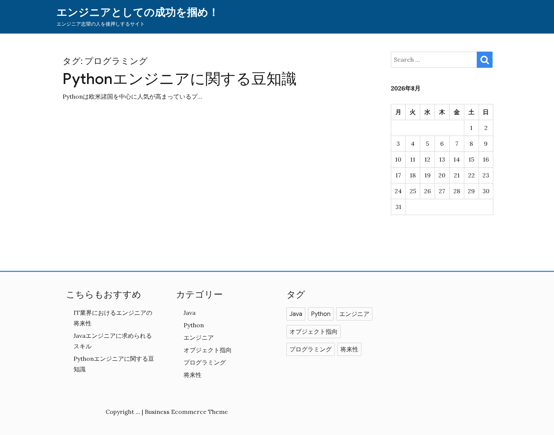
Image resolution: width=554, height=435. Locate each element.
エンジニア (199, 337)
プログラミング (205, 362)
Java (190, 312)
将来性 (193, 375)
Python (194, 325)
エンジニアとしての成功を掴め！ (138, 12)
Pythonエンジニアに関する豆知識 (180, 78)
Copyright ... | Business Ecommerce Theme (167, 411)
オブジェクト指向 (208, 350)
